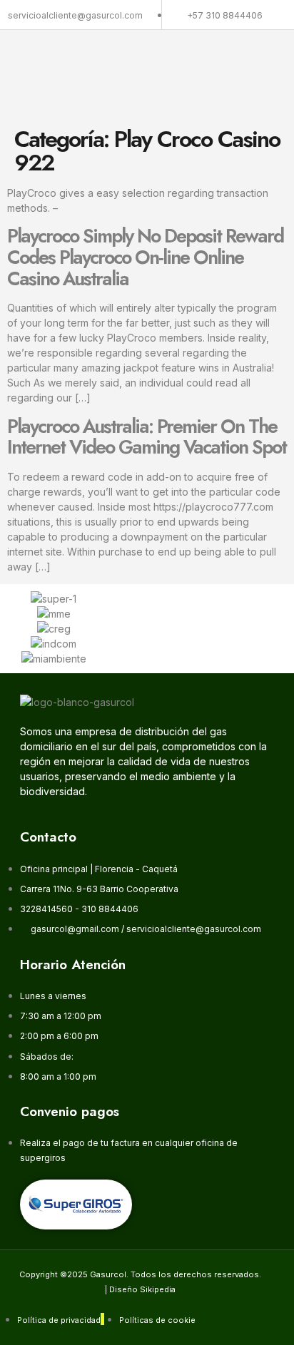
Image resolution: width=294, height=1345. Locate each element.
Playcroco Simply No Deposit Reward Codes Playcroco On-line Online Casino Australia (145, 257)
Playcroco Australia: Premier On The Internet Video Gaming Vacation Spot (146, 436)
